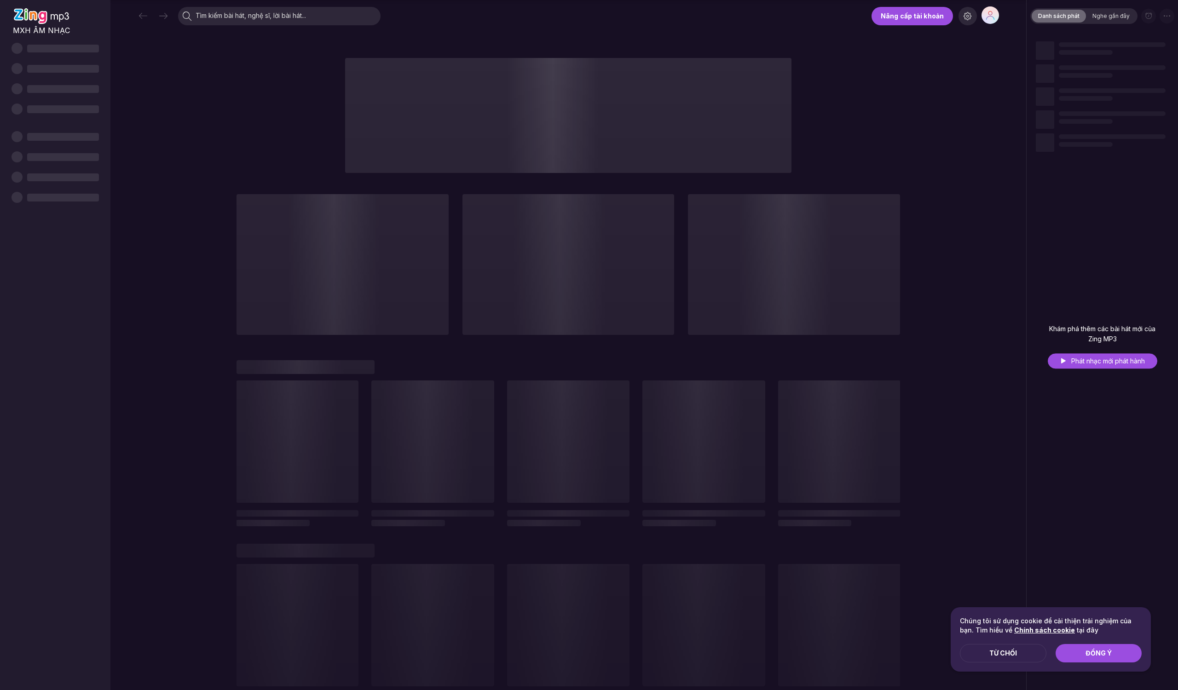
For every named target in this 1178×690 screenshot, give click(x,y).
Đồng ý (1099, 653)
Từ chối (1003, 653)
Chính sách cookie (1044, 630)
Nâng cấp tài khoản (912, 16)
